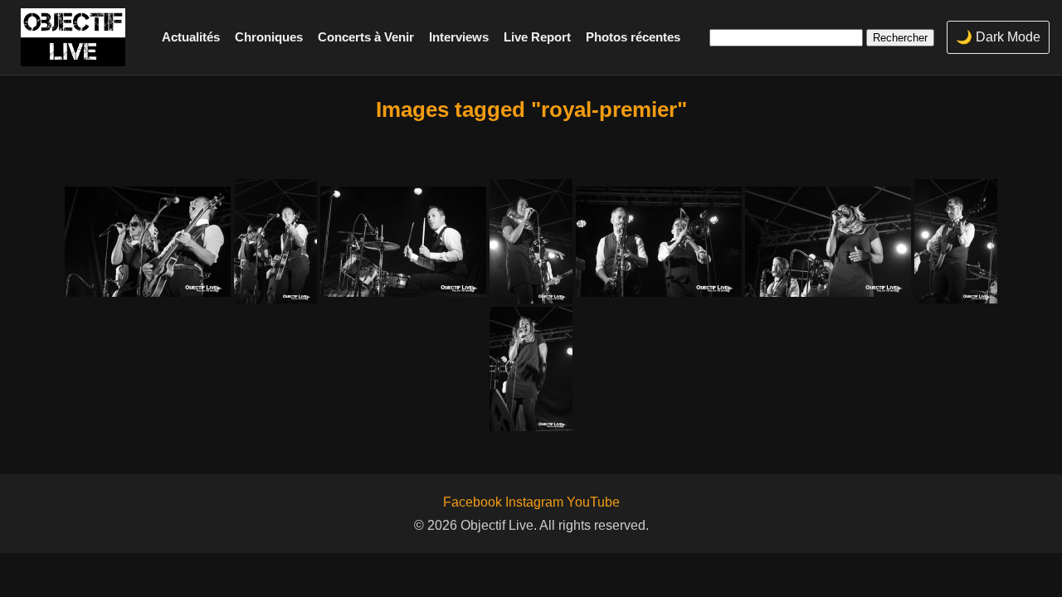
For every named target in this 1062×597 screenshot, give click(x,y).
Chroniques (269, 37)
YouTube (593, 502)
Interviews (459, 37)
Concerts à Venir (366, 37)
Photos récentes (633, 37)
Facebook (472, 502)
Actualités (191, 37)
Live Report (537, 37)
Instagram (534, 502)
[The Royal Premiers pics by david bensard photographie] (531, 369)
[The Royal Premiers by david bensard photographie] (148, 242)
